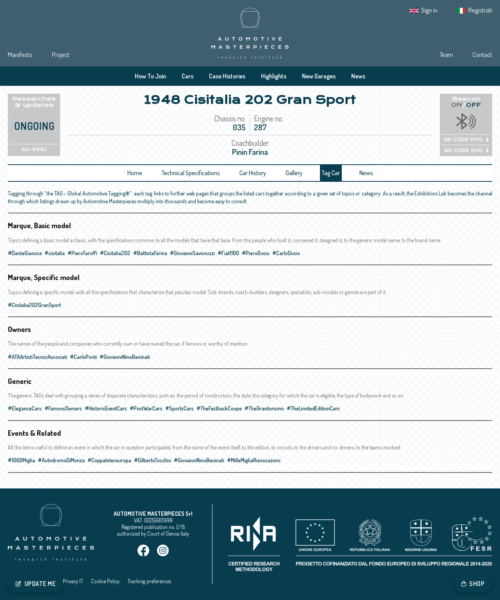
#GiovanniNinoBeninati (125, 356)
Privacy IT (73, 581)
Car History (252, 173)
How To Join (150, 76)
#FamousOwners (63, 408)
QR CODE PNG (463, 139)
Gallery (294, 173)
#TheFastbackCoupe (219, 408)
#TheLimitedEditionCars (313, 408)
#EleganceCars (25, 408)
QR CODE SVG (463, 150)
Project (61, 54)
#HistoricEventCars (106, 408)
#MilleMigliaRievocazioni (253, 460)
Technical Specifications (191, 173)
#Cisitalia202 (115, 253)
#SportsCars (179, 408)
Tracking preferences (149, 581)
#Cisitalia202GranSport (34, 305)
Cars (187, 76)
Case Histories (227, 76)
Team (446, 54)
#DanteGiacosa (25, 253)
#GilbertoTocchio (152, 460)
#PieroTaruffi (82, 253)
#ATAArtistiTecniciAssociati (37, 356)
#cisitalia (55, 253)
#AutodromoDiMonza (61, 460)
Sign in (429, 10)
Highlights (273, 76)
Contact (482, 54)
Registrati (480, 10)
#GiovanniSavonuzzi (192, 253)
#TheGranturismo (264, 408)
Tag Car (331, 173)
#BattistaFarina (150, 253)
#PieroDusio (256, 253)
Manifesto (20, 54)
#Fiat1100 (228, 253)
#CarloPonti (83, 356)
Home (134, 173)
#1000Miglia (21, 460)
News (358, 76)
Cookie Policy (105, 581)
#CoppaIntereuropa (109, 460)
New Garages (319, 76)
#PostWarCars (146, 408)
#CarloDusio (286, 253)
